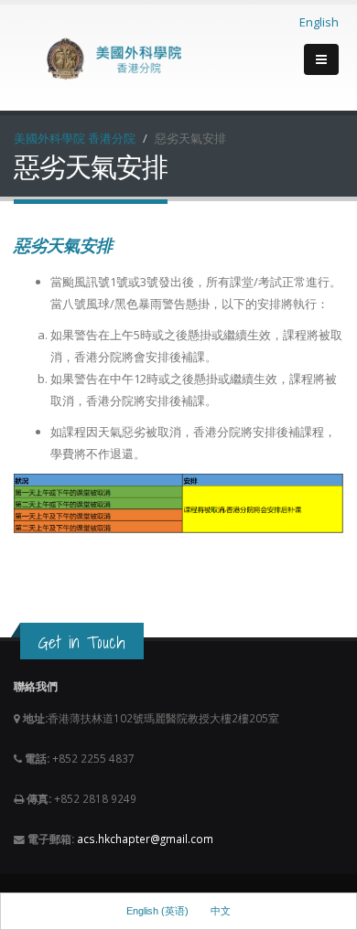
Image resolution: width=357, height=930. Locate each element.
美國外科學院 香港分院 (74, 138)
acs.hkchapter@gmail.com (145, 838)
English (319, 22)
